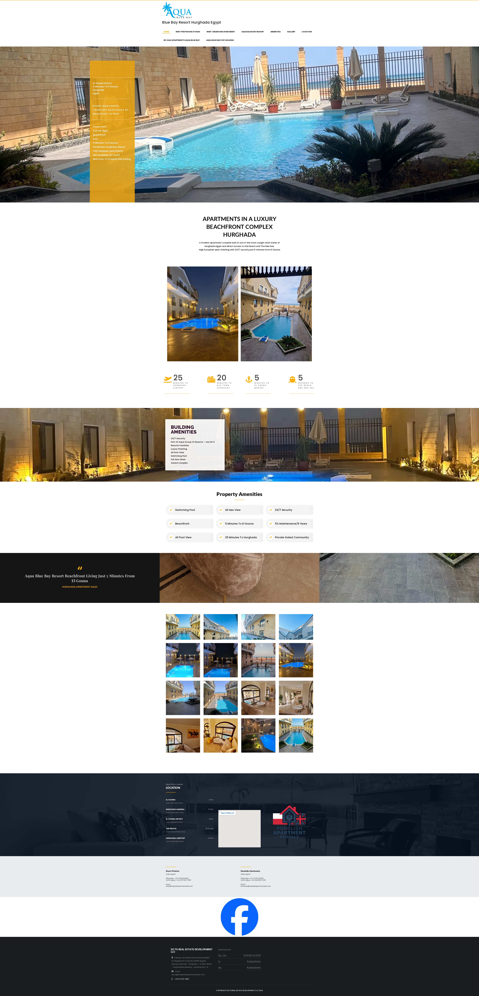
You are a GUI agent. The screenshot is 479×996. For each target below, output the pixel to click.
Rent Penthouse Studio (188, 31)
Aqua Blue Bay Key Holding (220, 40)
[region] (239, 124)
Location (307, 31)
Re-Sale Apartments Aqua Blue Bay (182, 40)
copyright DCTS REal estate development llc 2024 (239, 990)
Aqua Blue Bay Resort (252, 31)
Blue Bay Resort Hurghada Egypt (191, 22)
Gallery (291, 31)
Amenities (276, 31)
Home (166, 31)
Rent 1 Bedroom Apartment (221, 31)
